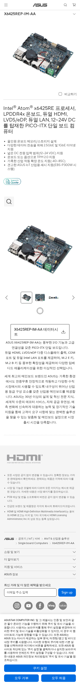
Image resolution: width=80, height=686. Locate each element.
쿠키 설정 (40, 668)
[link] (40, 5)
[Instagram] (17, 606)
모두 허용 (59, 678)
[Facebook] (40, 606)
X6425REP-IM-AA (20, 14)
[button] (6, 5)
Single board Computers (33, 543)
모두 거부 (22, 678)
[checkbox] (68, 94)
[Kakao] (63, 606)
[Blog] (51, 606)
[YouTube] (28, 606)
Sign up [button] (67, 592)
